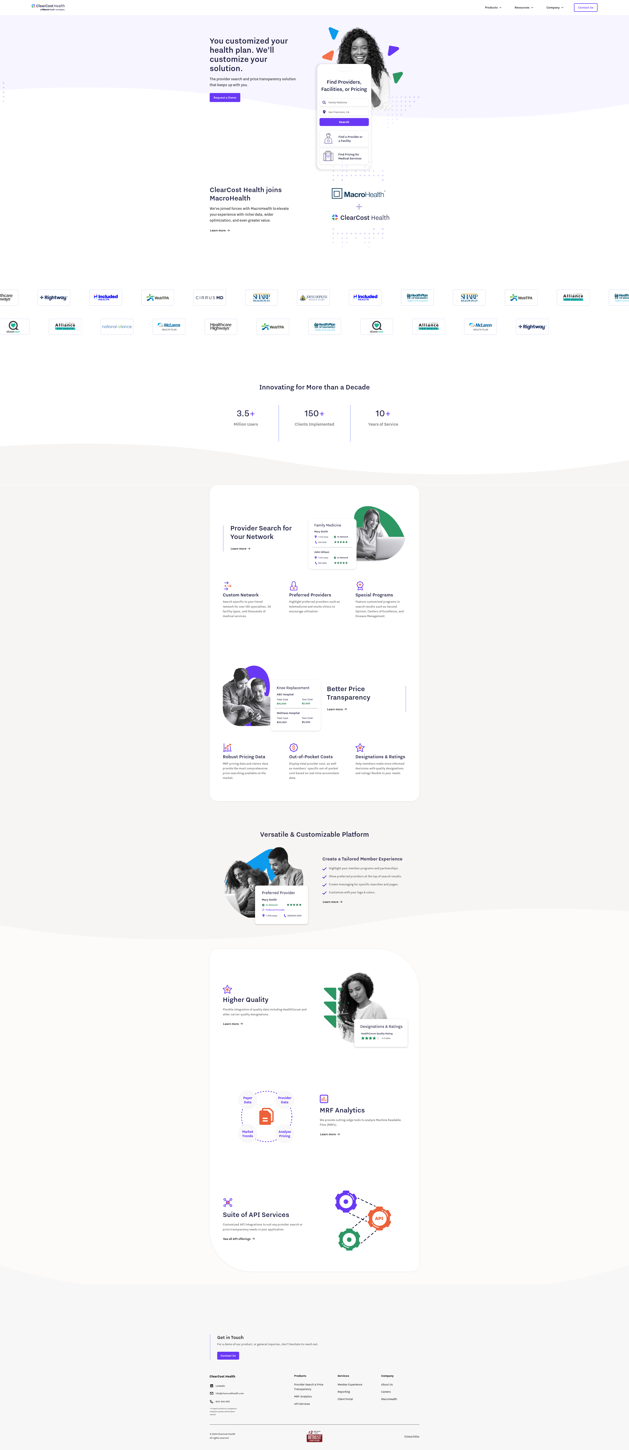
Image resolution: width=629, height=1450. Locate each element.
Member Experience (350, 1384)
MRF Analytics (303, 1396)
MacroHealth (389, 1399)
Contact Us (585, 7)
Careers (386, 1391)
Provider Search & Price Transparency (308, 1387)
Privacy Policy (411, 1436)
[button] (493, 7)
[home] (48, 7)
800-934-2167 (223, 1401)
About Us (387, 1384)
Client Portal (345, 1399)
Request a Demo (225, 97)
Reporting (344, 1391)
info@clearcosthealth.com (230, 1393)
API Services (302, 1403)
